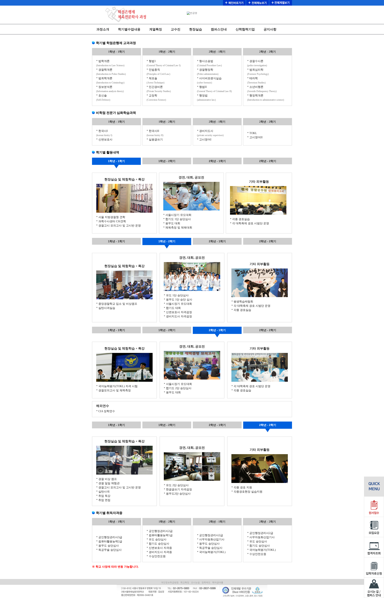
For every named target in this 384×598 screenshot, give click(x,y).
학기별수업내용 (129, 29)
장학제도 (206, 582)
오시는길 (195, 582)
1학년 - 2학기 (166, 161)
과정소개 (102, 29)
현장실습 (195, 29)
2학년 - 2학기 (267, 161)
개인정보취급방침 (170, 582)
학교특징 (184, 582)
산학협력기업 (245, 29)
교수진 (175, 29)
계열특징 (155, 29)
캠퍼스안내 (219, 29)
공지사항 (270, 29)
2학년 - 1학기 (217, 161)
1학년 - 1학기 (116, 161)
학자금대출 (217, 582)
